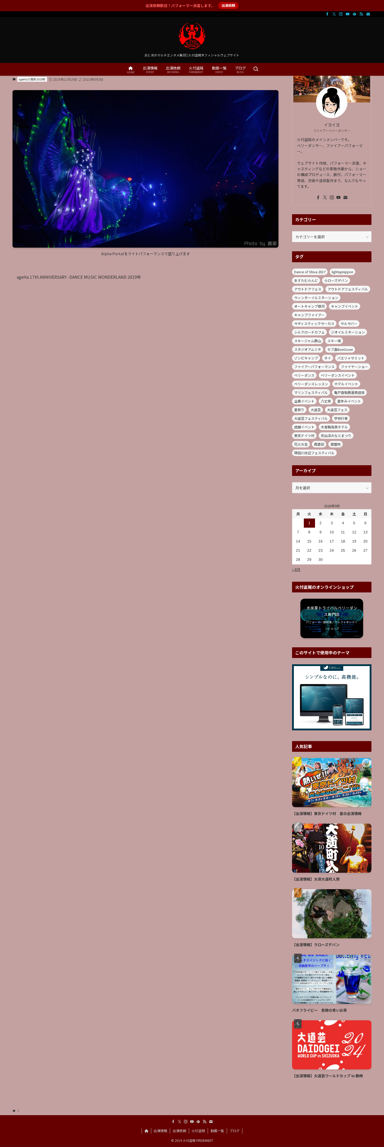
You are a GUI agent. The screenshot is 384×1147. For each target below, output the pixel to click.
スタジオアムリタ (307, 349)
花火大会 (301, 444)
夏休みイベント (349, 401)
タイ (327, 358)
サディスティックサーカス (314, 323)
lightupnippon (342, 271)
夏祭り (299, 409)
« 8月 (296, 569)
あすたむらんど (306, 280)
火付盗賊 (198, 1130)
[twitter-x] (334, 14)
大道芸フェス (337, 409)
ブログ (234, 1130)
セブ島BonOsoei (340, 349)
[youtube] (347, 14)
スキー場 (334, 340)
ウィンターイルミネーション (316, 297)
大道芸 (316, 409)
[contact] (368, 14)
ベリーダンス (304, 375)
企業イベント (304, 401)
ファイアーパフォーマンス (314, 366)
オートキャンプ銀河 (309, 306)
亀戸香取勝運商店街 (349, 392)
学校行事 (341, 418)
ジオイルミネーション (348, 332)
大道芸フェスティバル (311, 418)
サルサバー (349, 323)
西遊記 (319, 444)
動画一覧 (217, 1130)
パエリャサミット (350, 358)
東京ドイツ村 (304, 435)
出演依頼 (228, 5)
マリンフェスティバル (311, 392)
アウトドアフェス (307, 289)
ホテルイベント (346, 383)
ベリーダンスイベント (338, 375)
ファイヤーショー (354, 366)
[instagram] (341, 14)
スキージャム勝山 (307, 340)
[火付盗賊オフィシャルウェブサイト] (192, 36)
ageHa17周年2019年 (32, 79)
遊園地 (335, 444)
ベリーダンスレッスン (311, 383)
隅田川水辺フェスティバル (314, 452)
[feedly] (354, 14)
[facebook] (327, 14)
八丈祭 (326, 401)
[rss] (361, 14)
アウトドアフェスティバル (348, 289)
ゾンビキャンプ (306, 358)
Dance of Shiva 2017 (309, 271)
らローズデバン (336, 280)
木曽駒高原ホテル (334, 426)
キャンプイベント (344, 306)
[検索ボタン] (255, 69)
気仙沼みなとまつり (336, 435)
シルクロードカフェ (309, 332)
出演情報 (160, 1130)
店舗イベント (304, 426)
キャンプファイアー (309, 314)
